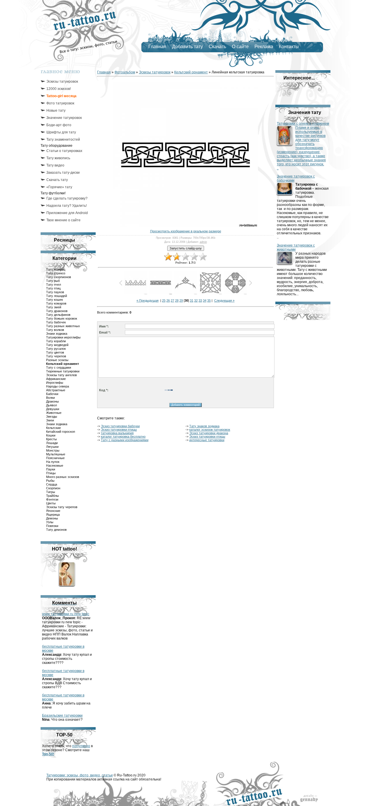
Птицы (51, 473)
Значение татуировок (64, 118)
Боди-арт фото (58, 125)
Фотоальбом (124, 72)
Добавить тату (187, 46)
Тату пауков (55, 292)
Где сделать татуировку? (67, 198)
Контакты (289, 46)
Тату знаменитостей (63, 139)
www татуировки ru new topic (65, 614)
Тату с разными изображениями (124, 440)
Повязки (52, 526)
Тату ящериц (55, 269)
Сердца (51, 484)
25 (164, 300)
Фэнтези (52, 499)
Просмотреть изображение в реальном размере (185, 231)
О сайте (240, 46)
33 (200, 300)
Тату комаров (56, 303)
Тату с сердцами (58, 367)
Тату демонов (56, 529)
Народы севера (57, 386)
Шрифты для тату (61, 132)
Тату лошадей (56, 296)
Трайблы (52, 495)
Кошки (50, 435)
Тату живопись (58, 158)
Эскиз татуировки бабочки (120, 426)
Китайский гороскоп (60, 431)
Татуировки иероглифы (63, 337)
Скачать (217, 46)
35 (209, 300)
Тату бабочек (56, 322)
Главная (157, 46)
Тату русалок (56, 348)
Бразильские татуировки (62, 715)
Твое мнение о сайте (63, 220)
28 (177, 300)
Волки (50, 397)
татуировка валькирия (117, 433)
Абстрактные (55, 390)
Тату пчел (53, 284)
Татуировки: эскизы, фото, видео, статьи (79, 775)
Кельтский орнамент (62, 363)
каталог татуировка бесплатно (123, 436)
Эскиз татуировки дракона (208, 433)
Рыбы (50, 480)
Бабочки (52, 394)
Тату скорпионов (58, 277)
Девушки (52, 409)
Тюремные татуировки (62, 371)
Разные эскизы (57, 360)
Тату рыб (53, 280)
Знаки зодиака (56, 333)
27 (172, 300)
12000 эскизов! (58, 89)
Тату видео (55, 165)
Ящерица (53, 514)
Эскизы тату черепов (61, 507)
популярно (81, 746)
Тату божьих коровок (61, 318)
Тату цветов (55, 352)
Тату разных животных (63, 326)
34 (204, 300)
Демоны (52, 518)
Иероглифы (54, 382)
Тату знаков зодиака (204, 426)
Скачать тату (57, 180)
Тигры (50, 492)
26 (168, 300)
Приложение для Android (67, 213)
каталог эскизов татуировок (209, 429)
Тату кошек (54, 299)
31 (191, 300)
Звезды (51, 416)
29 (181, 300)
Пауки (50, 469)
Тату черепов (56, 356)
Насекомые (54, 465)
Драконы (52, 401)
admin (203, 241)
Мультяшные (55, 454)
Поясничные (55, 458)
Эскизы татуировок (62, 81)
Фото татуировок (60, 103)
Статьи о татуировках (64, 151)
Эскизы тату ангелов (61, 375)
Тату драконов (57, 311)
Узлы (49, 522)
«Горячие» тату (59, 187)
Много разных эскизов (62, 477)
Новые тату (56, 110)
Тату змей (53, 307)
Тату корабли (56, 341)
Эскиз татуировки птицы (119, 429)
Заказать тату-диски (63, 173)
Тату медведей (57, 345)
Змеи (50, 420)
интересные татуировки (206, 440)
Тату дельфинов (58, 314)
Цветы (51, 503)
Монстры (52, 450)
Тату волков (55, 330)
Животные (53, 412)
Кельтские (53, 428)
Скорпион (53, 488)
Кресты (51, 439)
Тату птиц (53, 288)
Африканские (56, 379)
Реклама (263, 46)
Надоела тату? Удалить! (66, 206)
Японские (53, 510)
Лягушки (52, 446)
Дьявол (51, 405)
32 (196, 300)
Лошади (52, 443)
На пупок (52, 461)
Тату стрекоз (55, 273)
